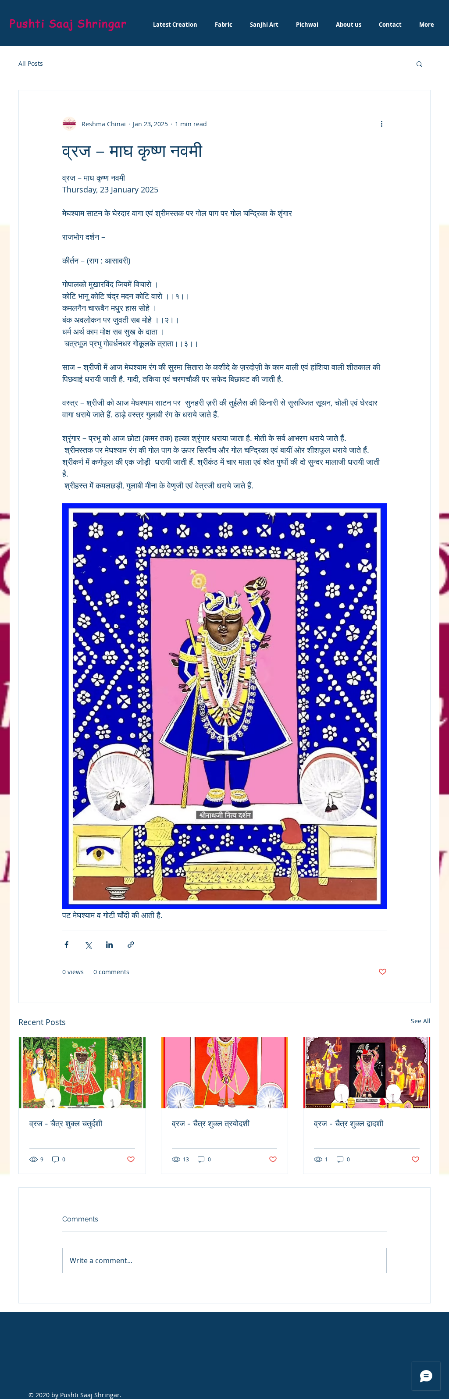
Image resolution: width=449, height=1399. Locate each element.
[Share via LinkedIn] (109, 944)
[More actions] (381, 123)
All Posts (30, 63)
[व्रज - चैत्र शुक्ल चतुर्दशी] (82, 1072)
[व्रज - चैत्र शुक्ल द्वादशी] (366, 1072)
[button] (419, 63)
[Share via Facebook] (66, 944)
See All (421, 1021)
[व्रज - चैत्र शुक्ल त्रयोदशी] (224, 1072)
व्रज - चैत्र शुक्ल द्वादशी (348, 1123)
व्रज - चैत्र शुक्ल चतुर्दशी (65, 1123)
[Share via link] (131, 944)
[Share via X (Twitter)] (88, 944)
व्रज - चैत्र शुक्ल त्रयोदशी (210, 1123)
